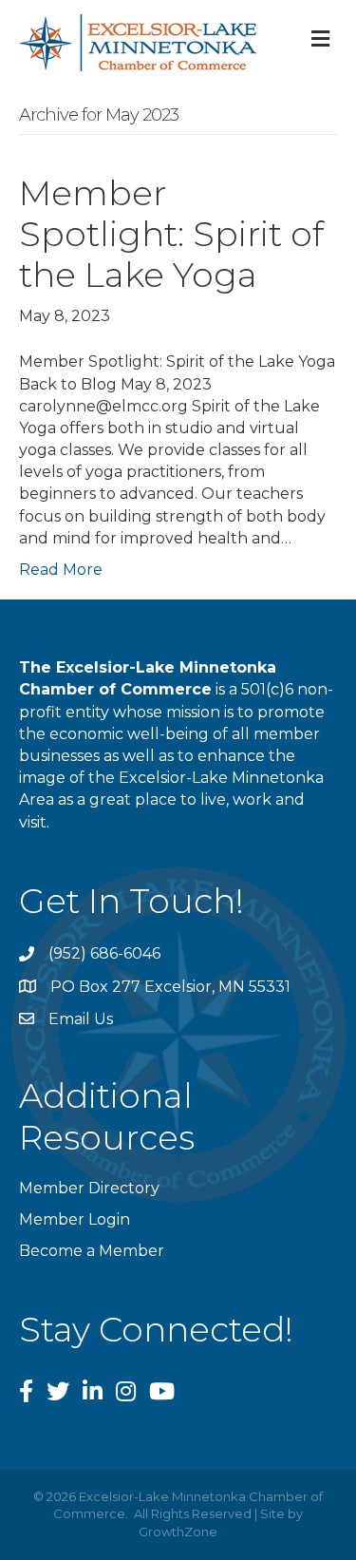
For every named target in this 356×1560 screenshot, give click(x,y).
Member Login (74, 1219)
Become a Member (91, 1251)
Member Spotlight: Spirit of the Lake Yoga (171, 233)
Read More (61, 570)
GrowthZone (178, 1531)
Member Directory (89, 1188)
